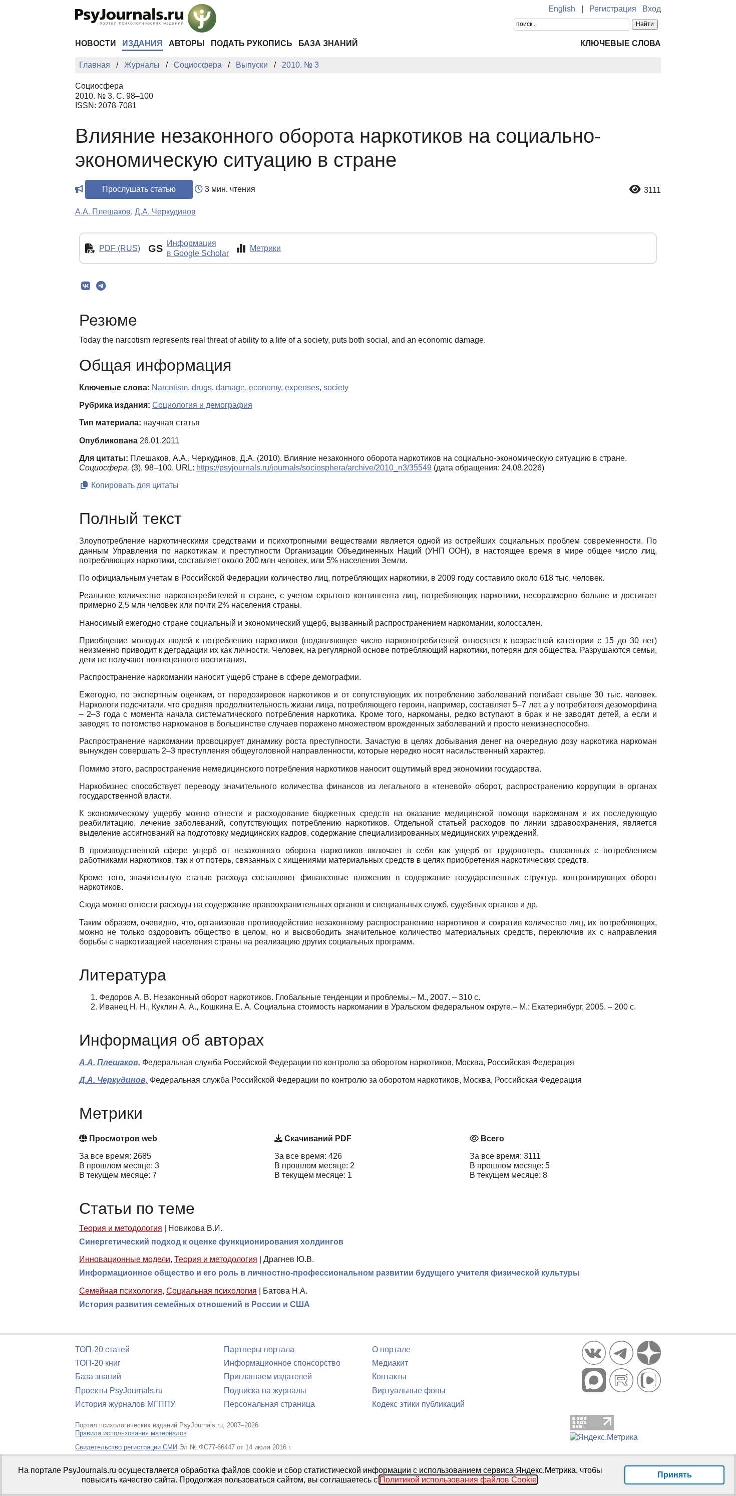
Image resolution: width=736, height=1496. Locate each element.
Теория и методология (120, 1228)
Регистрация (612, 9)
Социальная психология (211, 1291)
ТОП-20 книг (98, 1363)
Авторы (187, 43)
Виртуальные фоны (409, 1390)
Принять (674, 1474)
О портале (391, 1349)
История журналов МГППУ (125, 1404)
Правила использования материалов (131, 1433)
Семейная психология (120, 1291)
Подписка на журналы (265, 1390)
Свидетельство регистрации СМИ (126, 1447)
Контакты (389, 1376)
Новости (95, 43)
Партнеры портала (259, 1349)
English (561, 9)
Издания (142, 43)
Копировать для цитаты (134, 485)
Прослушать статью (139, 189)
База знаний (328, 43)
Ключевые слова (620, 43)
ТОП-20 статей (102, 1349)
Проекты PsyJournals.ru (119, 1390)
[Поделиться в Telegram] (101, 286)
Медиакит (390, 1363)
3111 (652, 190)
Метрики (265, 248)
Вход (651, 9)
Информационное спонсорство (282, 1363)
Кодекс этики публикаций (418, 1404)
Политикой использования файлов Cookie (458, 1479)
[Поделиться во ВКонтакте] (85, 286)
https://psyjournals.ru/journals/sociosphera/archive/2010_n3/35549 (314, 467)
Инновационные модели (124, 1259)
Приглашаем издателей (268, 1376)
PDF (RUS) (119, 248)
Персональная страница (269, 1404)
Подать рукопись (251, 43)
